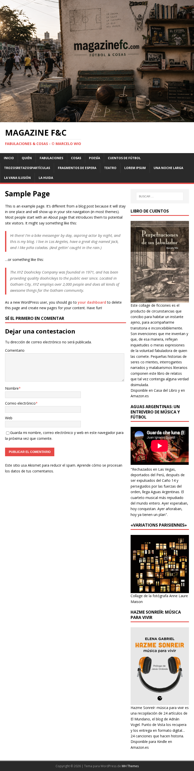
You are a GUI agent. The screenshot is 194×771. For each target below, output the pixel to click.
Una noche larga (168, 168)
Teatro (110, 168)
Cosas (76, 158)
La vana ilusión (17, 178)
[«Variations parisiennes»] (160, 590)
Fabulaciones (51, 158)
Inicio (9, 158)
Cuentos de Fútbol (124, 158)
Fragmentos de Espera (77, 168)
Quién (27, 158)
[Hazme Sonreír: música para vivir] (160, 702)
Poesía (94, 158)
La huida (46, 178)
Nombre (12, 388)
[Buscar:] (160, 196)
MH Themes (130, 766)
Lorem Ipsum (135, 168)
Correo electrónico (20, 403)
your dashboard (92, 302)
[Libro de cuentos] (160, 299)
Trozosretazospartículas (27, 168)
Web (8, 417)
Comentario (15, 350)
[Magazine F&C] (97, 119)
